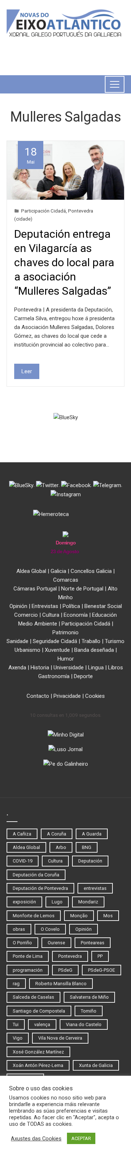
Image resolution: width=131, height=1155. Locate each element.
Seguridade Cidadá (55, 641)
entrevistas (95, 888)
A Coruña (56, 834)
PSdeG (65, 970)
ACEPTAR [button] (81, 1138)
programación (28, 970)
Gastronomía (54, 676)
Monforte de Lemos (34, 915)
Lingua (96, 667)
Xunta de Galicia (96, 1065)
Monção (79, 915)
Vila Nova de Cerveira (60, 1038)
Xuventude (57, 650)
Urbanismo (27, 650)
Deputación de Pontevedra (40, 888)
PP (100, 956)
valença (42, 1024)
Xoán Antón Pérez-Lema (38, 1065)
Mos (108, 915)
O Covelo (50, 929)
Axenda (17, 667)
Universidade (68, 667)
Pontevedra (70, 956)
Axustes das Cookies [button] (36, 1138)
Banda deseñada (94, 650)
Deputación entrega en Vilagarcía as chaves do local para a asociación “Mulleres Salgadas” (64, 262)
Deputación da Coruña (36, 874)
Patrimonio (65, 632)
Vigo (18, 1038)
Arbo (61, 847)
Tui (16, 1024)
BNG (86, 847)
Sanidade (17, 641)
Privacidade (67, 696)
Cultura (50, 615)
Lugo (57, 902)
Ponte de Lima (28, 956)
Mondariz (88, 902)
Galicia (58, 571)
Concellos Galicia (91, 571)
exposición (24, 902)
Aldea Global (31, 571)
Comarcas (65, 580)
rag (16, 983)
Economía (76, 615)
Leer (26, 371)
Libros (115, 667)
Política (71, 606)
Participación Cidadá (43, 211)
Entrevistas (45, 606)
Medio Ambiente (37, 623)
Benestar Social (103, 606)
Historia (40, 667)
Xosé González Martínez (38, 1052)
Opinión (18, 606)
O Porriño (22, 942)
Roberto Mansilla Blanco (61, 983)
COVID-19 (22, 861)
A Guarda (92, 834)
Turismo (114, 641)
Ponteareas (92, 942)
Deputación (90, 861)
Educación (104, 615)
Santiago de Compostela (39, 1011)
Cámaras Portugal (35, 588)
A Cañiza (22, 834)
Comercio (26, 615)
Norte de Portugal (82, 588)
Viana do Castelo (84, 1024)
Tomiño (88, 1011)
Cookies (95, 696)
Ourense (56, 942)
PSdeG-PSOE (101, 970)
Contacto (38, 696)
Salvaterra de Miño (89, 997)
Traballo (91, 641)
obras (19, 929)
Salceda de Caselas (33, 997)
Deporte (83, 676)
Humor (65, 658)
